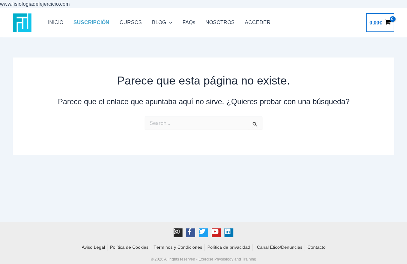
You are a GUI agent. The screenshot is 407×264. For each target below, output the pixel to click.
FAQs (189, 22)
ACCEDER (258, 22)
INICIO (55, 22)
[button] (169, 22)
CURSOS (131, 22)
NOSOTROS (220, 22)
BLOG (159, 22)
